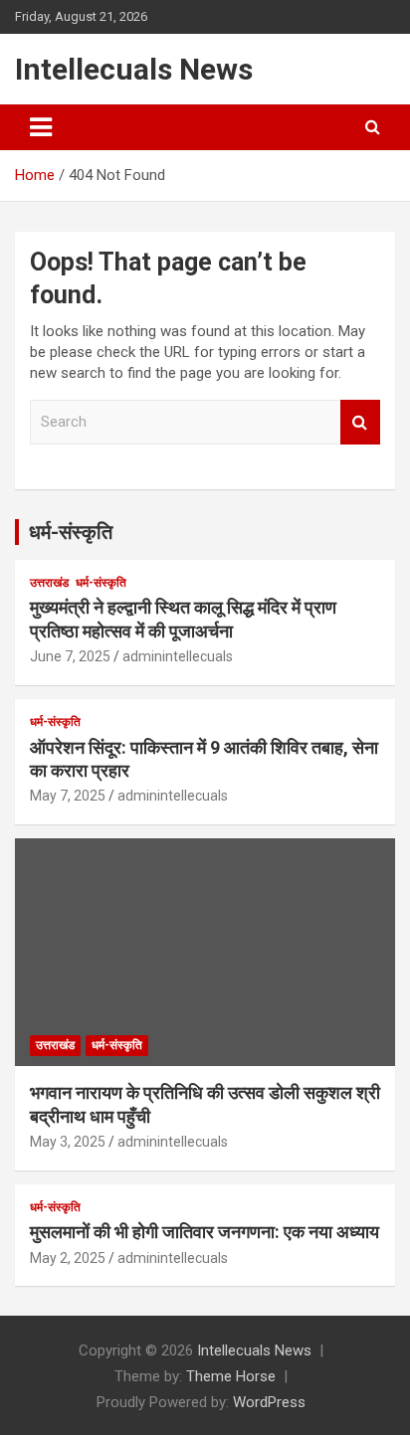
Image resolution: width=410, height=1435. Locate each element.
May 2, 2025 (67, 1258)
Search (360, 422)
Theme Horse (231, 1376)
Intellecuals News (134, 69)
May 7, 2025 (67, 796)
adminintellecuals (177, 656)
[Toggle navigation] (41, 127)
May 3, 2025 (67, 1142)
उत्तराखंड (49, 583)
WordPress (269, 1402)
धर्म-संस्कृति (70, 532)
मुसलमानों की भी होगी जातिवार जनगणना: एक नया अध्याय (204, 1231)
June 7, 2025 (70, 656)
